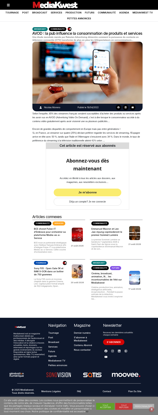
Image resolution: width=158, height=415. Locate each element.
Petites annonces (79, 18)
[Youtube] (106, 357)
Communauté (107, 12)
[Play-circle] (126, 351)
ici (87, 411)
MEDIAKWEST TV (143, 12)
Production (73, 12)
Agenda (124, 12)
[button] (118, 107)
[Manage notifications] (151, 409)
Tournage (12, 12)
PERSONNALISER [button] (143, 406)
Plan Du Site (134, 391)
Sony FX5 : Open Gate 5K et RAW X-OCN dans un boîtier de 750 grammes (49, 271)
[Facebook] (106, 351)
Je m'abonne (87, 192)
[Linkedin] (119, 351)
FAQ (79, 391)
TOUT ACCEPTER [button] (105, 406)
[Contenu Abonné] (70, 29)
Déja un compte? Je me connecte (87, 201)
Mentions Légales (51, 391)
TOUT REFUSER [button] (124, 406)
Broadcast (39, 12)
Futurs (89, 12)
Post (25, 12)
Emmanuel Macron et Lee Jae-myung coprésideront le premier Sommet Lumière (106, 231)
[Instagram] (113, 351)
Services (56, 12)
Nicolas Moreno (52, 107)
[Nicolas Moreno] (41, 107)
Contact (107, 391)
